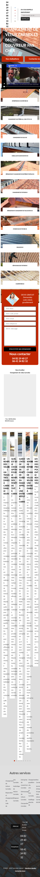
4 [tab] (21, 760)
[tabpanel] (20, 595)
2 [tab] (16, 760)
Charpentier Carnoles (21, 805)
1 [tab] (14, 760)
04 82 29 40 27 (7, 7)
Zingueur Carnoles (13, 799)
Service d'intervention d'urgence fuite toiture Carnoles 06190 (36, 794)
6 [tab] (25, 760)
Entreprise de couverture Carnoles (21, 784)
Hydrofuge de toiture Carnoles (13, 790)
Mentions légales (30, 868)
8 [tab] (30, 760)
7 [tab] (27, 760)
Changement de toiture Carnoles (6, 785)
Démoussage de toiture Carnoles (21, 796)
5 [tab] (23, 760)
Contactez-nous (20, 871)
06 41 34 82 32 (7, 21)
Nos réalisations (12, 59)
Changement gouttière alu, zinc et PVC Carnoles (29, 788)
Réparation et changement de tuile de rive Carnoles (10, 793)
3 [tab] (18, 760)
